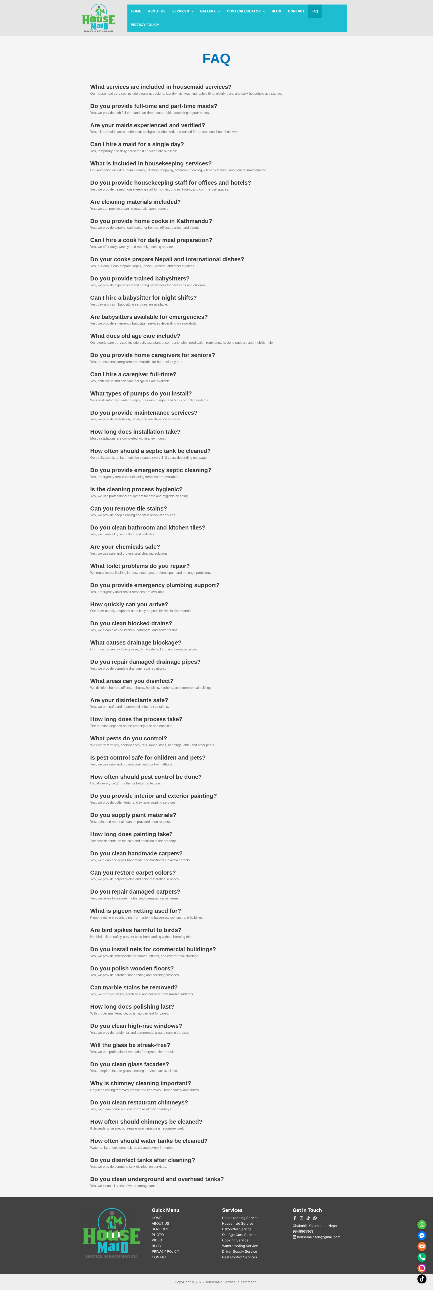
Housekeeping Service (240, 1218)
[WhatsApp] (315, 1218)
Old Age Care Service (239, 1235)
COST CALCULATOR (244, 11)
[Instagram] (301, 1218)
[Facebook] (295, 1218)
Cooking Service (235, 1240)
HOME (136, 11)
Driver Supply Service (239, 1251)
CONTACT (296, 11)
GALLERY (208, 11)
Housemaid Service (237, 1223)
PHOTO (158, 1235)
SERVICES (180, 11)
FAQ (314, 11)
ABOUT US (157, 11)
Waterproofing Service (240, 1246)
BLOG (276, 11)
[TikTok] (308, 1218)
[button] (191, 11)
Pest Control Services (239, 1257)
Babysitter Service (236, 1229)
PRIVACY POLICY (145, 25)
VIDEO (157, 1240)
